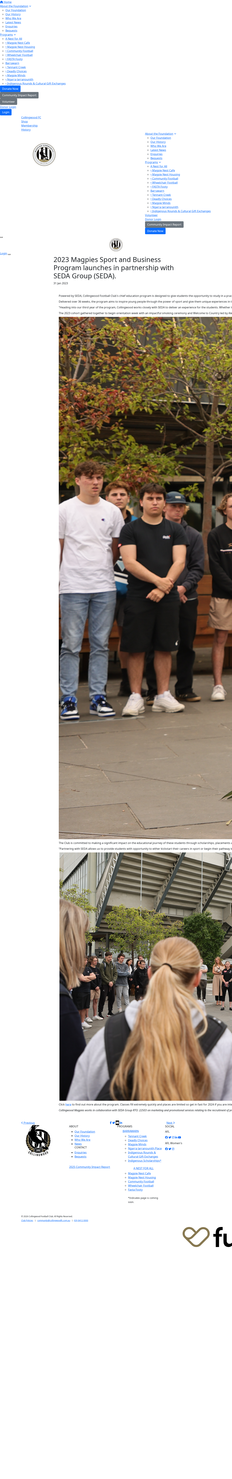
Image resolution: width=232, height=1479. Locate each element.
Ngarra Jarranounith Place (145, 1148)
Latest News (13, 22)
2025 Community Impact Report (89, 1167)
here (68, 1104)
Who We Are (13, 18)
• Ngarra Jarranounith (19, 79)
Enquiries (11, 26)
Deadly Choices (138, 1140)
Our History (13, 14)
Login (5, 112)
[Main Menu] (1, 237)
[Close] (9, 254)
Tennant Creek (137, 1136)
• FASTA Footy (14, 59)
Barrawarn (12, 63)
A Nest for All (13, 39)
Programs (6, 34)
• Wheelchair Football (19, 55)
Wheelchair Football (141, 1185)
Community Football (141, 1181)
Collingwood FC (31, 117)
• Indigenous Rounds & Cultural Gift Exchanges (35, 83)
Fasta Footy (135, 1190)
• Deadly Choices (16, 71)
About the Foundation (14, 6)
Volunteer (8, 102)
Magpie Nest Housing (142, 1177)
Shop (24, 121)
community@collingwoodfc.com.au (53, 1220)
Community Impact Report (19, 95)
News (78, 1144)
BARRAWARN (131, 1131)
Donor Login (8, 107)
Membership (29, 125)
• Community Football (19, 51)
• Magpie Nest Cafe (17, 43)
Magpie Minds (137, 1144)
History (26, 130)
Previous (29, 1123)
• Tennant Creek (15, 67)
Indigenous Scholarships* (144, 1160)
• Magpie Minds (15, 75)
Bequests (11, 30)
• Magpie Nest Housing (20, 47)
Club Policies (27, 1220)
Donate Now (10, 89)
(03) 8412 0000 (81, 1220)
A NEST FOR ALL (143, 1168)
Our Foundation (15, 10)
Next (169, 1123)
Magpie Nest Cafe (139, 1173)
